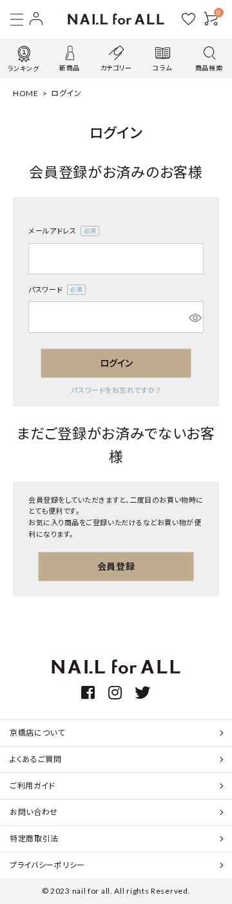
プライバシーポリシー (47, 865)
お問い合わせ (34, 812)
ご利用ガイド (32, 785)
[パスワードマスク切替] (194, 317)
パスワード (53, 290)
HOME (26, 93)
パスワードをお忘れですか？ (115, 390)
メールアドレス (60, 231)
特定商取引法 (34, 838)
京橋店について (37, 733)
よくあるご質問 (36, 759)
